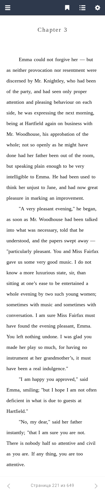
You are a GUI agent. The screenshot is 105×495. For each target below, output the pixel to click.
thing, (51, 454)
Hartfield (34, 123)
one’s (31, 283)
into (10, 230)
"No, (23, 422)
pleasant (45, 208)
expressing (45, 113)
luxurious (45, 272)
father (41, 155)
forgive (62, 59)
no (84, 347)
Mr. (38, 81)
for (62, 347)
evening (29, 294)
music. (66, 262)
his (45, 134)
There (12, 443)
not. (81, 432)
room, (89, 155)
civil (91, 443)
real (37, 368)
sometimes (17, 304)
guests (69, 400)
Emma (25, 59)
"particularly (19, 251)
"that (32, 432)
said (84, 379)
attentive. (15, 464)
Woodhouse (51, 219)
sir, (72, 272)
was (28, 113)
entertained (73, 283)
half (46, 443)
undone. (50, 336)
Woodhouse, (28, 134)
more (29, 272)
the (16, 91)
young (72, 294)
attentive (67, 443)
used (85, 176)
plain (39, 166)
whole (12, 294)
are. (25, 454)
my (33, 422)
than (81, 272)
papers (55, 240)
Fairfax (91, 251)
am (42, 315)
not (50, 59)
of (8, 91)
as (8, 70)
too (79, 454)
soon (17, 219)
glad (77, 336)
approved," (67, 379)
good (52, 262)
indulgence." (55, 368)
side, (11, 113)
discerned (16, 81)
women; (88, 294)
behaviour (64, 102)
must (90, 315)
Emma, (13, 390)
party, (26, 91)
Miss (77, 251)
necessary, (48, 230)
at (21, 123)
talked (91, 219)
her (74, 59)
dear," (44, 422)
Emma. (43, 176)
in (27, 198)
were (92, 70)
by (30, 81)
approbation (62, 134)
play (31, 347)
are (72, 432)
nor (57, 70)
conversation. (20, 315)
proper (80, 91)
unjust (33, 187)
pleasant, (66, 326)
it (77, 358)
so (32, 145)
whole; (13, 145)
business (73, 123)
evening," (65, 208)
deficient (15, 400)
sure (51, 315)
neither (20, 70)
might (70, 145)
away (83, 240)
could (39, 59)
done (11, 155)
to (65, 166)
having (73, 347)
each (87, 102)
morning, (85, 113)
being (12, 123)
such (59, 294)
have (83, 145)
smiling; (31, 390)
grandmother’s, (59, 358)
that (73, 230)
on (78, 102)
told (64, 230)
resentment (74, 70)
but (90, 59)
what (21, 230)
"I (20, 379)
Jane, (52, 187)
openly (43, 145)
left (20, 336)
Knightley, (54, 81)
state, (62, 272)
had (81, 81)
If (33, 454)
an (52, 198)
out (63, 155)
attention (15, 102)
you (88, 336)
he (20, 113)
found (24, 326)
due (52, 400)
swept (70, 240)
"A (21, 208)
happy (38, 379)
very (79, 166)
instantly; (15, 432)
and (37, 91)
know (12, 272)
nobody (32, 443)
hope (60, 390)
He (55, 176)
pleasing (43, 102)
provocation (40, 70)
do (80, 262)
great (93, 187)
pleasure (14, 198)
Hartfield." (17, 411)
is (45, 400)
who (71, 81)
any (40, 454)
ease (43, 283)
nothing (32, 336)
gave (11, 262)
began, (90, 208)
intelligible (17, 176)
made (11, 347)
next (70, 113)
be (71, 166)
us (20, 262)
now (81, 187)
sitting (12, 283)
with (87, 123)
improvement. (70, 198)
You (57, 251)
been (91, 81)
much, (50, 347)
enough (53, 166)
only (67, 91)
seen (56, 91)
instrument (17, 358)
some (29, 262)
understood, (18, 240)
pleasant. (43, 251)
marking (39, 198)
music (47, 304)
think (11, 187)
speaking (24, 166)
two (49, 294)
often (91, 390)
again (50, 123)
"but (45, 390)
